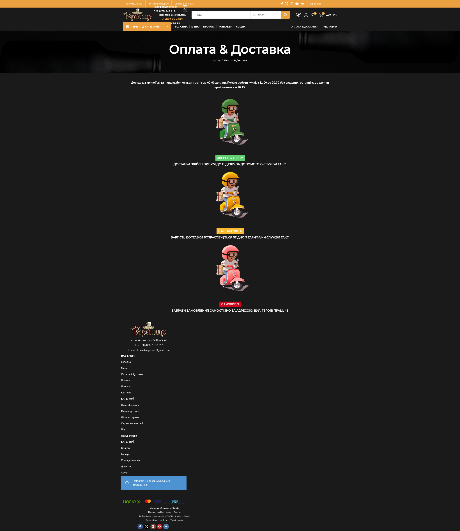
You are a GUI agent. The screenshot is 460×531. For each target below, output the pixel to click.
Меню (124, 368)
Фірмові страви (130, 417)
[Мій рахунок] (306, 14)
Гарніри (125, 454)
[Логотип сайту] (137, 14)
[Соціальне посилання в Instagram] (291, 3)
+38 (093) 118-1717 (151, 345)
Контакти (126, 392)
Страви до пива (130, 411)
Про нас (126, 386)
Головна (126, 361)
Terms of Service (170, 520)
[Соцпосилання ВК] (302, 3)
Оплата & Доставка (132, 374)
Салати (125, 447)
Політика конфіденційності (160, 512)
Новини (125, 380)
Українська (315, 4)
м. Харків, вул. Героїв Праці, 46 (148, 340)
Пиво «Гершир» (130, 405)
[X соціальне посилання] (286, 3)
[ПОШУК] (285, 15)
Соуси (124, 472)
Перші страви (129, 435)
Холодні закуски (130, 460)
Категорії (127, 398)
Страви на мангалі (132, 423)
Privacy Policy (152, 520)
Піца (123, 429)
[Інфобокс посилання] (170, 9)
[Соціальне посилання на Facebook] (282, 3)
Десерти (126, 466)
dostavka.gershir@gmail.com (153, 350)
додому (216, 60)
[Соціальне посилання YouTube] (297, 3)
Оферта (177, 512)
